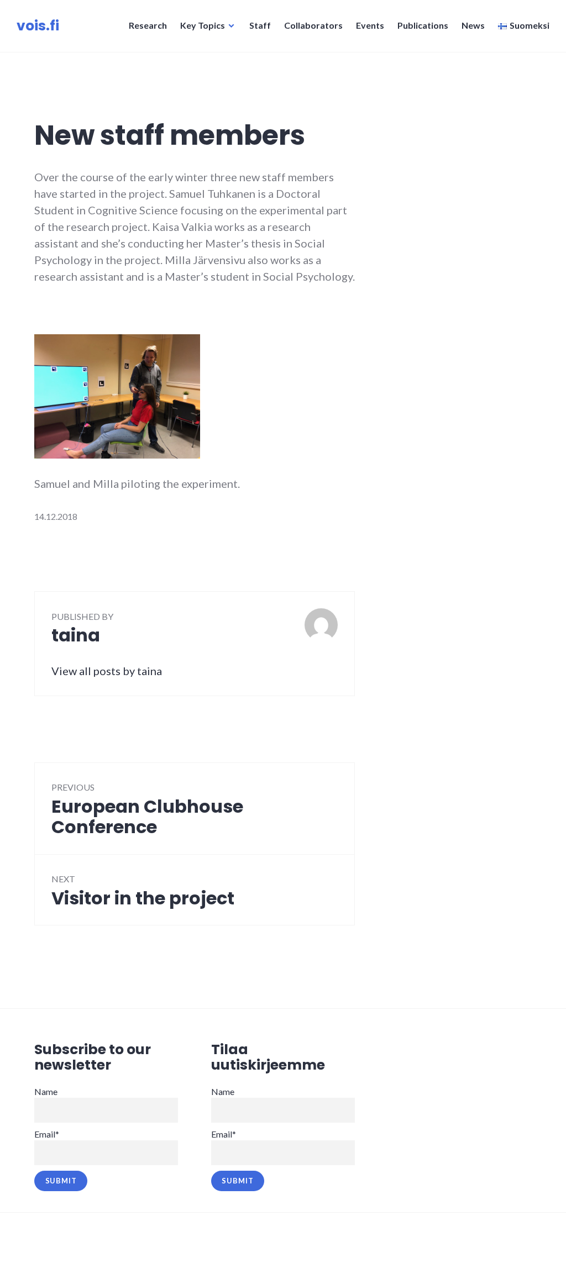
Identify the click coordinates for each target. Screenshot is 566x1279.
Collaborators (313, 25)
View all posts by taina (106, 670)
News (473, 25)
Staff (260, 25)
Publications (422, 25)
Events (370, 25)
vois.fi (38, 25)
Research (148, 25)
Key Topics (202, 25)
